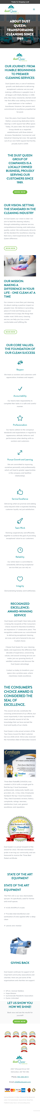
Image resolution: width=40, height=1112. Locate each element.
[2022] (24, 1041)
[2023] (32, 1041)
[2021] (16, 1041)
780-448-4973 (23, 1077)
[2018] (24, 1034)
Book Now (20, 192)
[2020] (7, 1041)
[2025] (16, 1049)
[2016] (7, 1034)
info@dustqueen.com (23, 1082)
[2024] (7, 1049)
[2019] (32, 1034)
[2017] (16, 1034)
